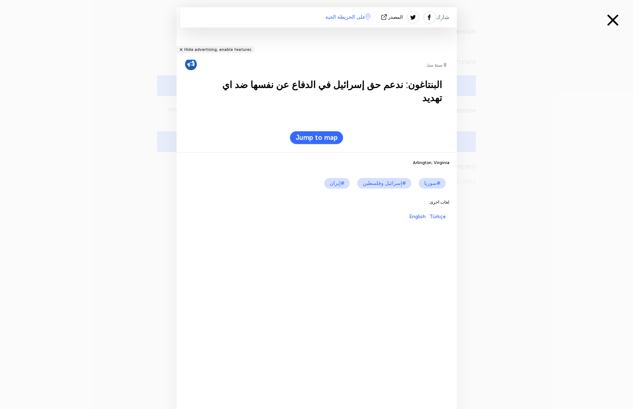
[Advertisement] (317, 271)
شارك (442, 17)
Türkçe (437, 216)
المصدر (395, 17)
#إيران (337, 183)
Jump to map (317, 138)
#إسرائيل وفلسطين (384, 183)
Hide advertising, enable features (217, 49)
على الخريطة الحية (345, 17)
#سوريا (432, 183)
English (417, 216)
